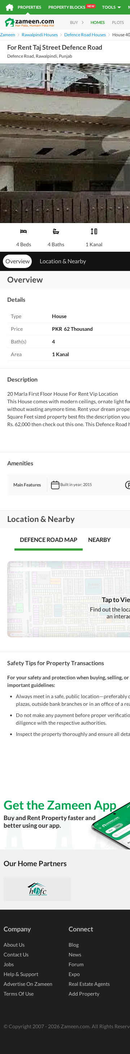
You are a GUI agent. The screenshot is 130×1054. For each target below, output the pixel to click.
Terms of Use (19, 994)
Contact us (16, 954)
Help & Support (21, 974)
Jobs (9, 964)
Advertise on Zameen (28, 984)
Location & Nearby (63, 261)
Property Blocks (71, 6)
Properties (29, 7)
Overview (17, 261)
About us (14, 945)
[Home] (9, 7)
